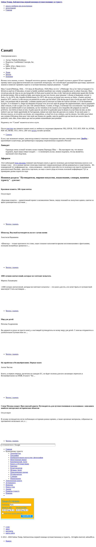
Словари (13, 476)
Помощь (9, 493)
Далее (8, 72)
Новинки (9, 485)
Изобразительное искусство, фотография (26, 458)
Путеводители (16, 474)
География (14, 455)
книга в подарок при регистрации (19, 6)
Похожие (9, 77)
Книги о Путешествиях (19, 464)
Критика (13, 466)
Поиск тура (10, 487)
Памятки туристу (12, 491)
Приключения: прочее (19, 472)
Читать (8, 74)
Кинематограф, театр (18, 462)
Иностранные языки (18, 460)
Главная (9, 449)
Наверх (8, 541)
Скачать (9, 135)
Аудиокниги (11, 483)
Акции (8, 489)
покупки (9, 128)
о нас (8, 527)
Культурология (16, 468)
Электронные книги (14, 481)
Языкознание (15, 479)
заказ (8, 529)
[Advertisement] (34, 29)
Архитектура (15, 453)
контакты (9, 531)
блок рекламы (20, 163)
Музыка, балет (16, 470)
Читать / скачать (12, 224)
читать (34, 131)
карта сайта (10, 533)
